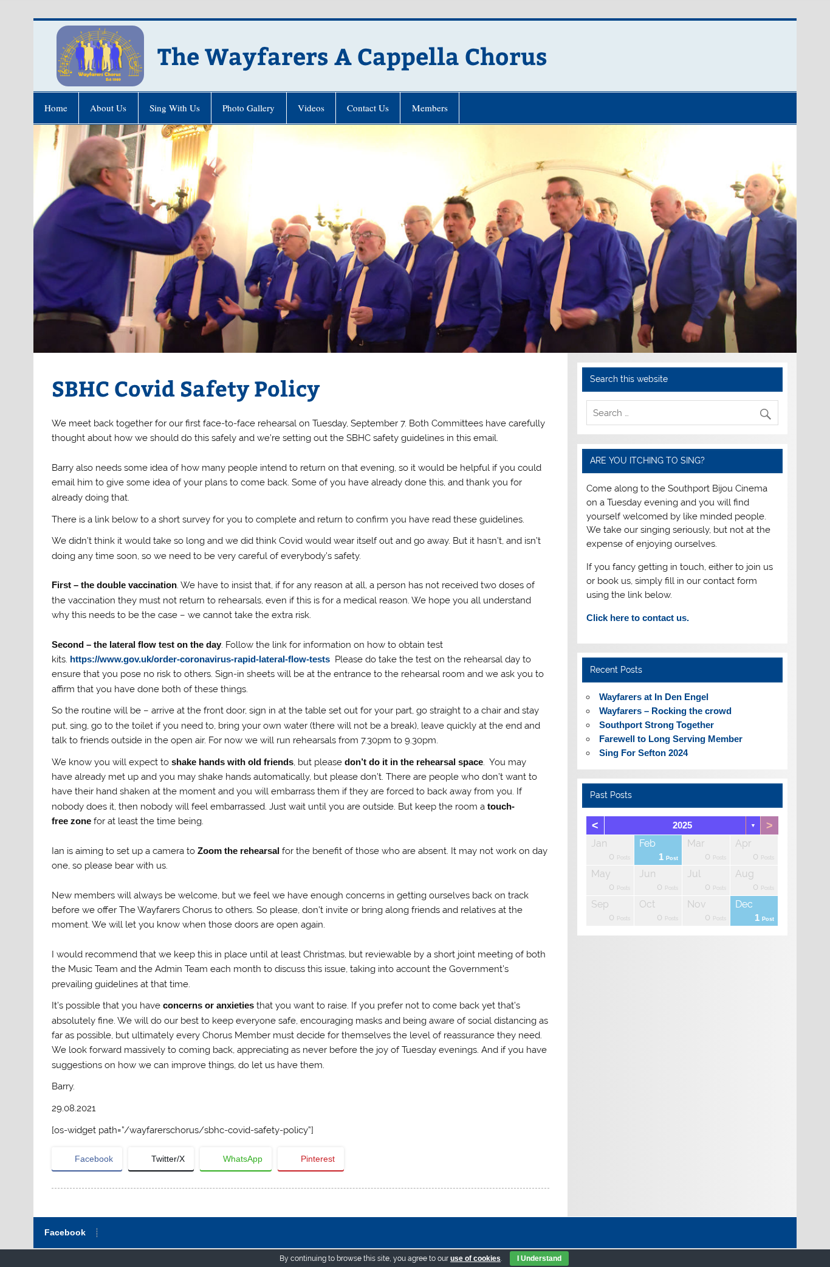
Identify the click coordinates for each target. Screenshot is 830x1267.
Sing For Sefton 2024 (643, 753)
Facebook (65, 1233)
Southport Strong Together (656, 725)
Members (430, 108)
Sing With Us (174, 108)
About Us (108, 108)
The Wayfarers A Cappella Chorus (352, 55)
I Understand (539, 1258)
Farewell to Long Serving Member (671, 739)
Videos (311, 108)
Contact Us (368, 108)
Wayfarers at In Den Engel (653, 697)
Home (55, 108)
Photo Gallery (248, 108)
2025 (682, 825)
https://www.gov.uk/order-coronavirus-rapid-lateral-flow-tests (200, 659)
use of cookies (475, 1258)
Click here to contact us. (637, 618)
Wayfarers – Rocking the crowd (665, 711)
